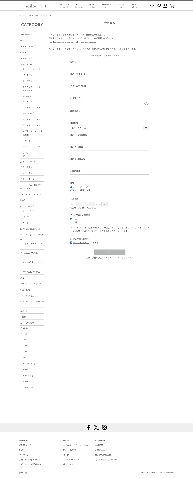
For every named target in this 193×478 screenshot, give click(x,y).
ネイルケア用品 (27, 295)
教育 (121, 5)
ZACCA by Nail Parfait (30, 229)
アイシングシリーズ (31, 146)
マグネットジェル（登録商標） (32, 133)
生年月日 (74, 199)
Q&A (21, 449)
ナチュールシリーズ (31, 107)
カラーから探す (27, 322)
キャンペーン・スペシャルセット (32, 303)
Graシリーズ (28, 113)
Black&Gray (28, 375)
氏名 (73, 62)
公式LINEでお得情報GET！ (31, 464)
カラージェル (26, 96)
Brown (25, 369)
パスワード (76, 98)
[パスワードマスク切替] (146, 103)
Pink (25, 333)
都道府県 (75, 123)
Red (24, 339)
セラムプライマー (28, 58)
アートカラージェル (31, 119)
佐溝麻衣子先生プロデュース (32, 245)
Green (25, 357)
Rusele (26, 223)
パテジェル (28, 140)
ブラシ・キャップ (28, 46)
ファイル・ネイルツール (31, 283)
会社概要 (99, 445)
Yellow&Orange (29, 363)
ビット (23, 52)
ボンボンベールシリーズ (32, 154)
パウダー (27, 217)
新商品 (23, 40)
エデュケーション (71, 459)
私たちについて (80, 5)
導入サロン (135, 5)
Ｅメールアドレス (79, 86)
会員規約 (77, 238)
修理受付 (23, 472)
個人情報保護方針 (81, 242)
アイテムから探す (64, 5)
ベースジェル (29, 75)
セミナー (106, 5)
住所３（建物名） (78, 159)
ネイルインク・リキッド (31, 194)
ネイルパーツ (29, 211)
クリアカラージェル (31, 125)
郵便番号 (75, 111)
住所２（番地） (78, 147)
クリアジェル (26, 64)
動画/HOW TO (69, 449)
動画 (93, 5)
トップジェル (29, 80)
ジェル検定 (25, 289)
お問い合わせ (101, 449)
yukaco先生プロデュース (33, 254)
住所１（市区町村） (80, 135)
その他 (23, 316)
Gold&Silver (28, 387)
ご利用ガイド (25, 445)
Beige (25, 327)
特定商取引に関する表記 (106, 459)
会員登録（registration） (30, 459)
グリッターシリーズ (31, 178)
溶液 (22, 277)
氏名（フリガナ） (79, 74)
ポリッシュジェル (28, 161)
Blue (25, 351)
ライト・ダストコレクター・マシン (31, 186)
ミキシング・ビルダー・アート (31, 88)
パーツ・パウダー (28, 206)
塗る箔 (23, 200)
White (25, 381)
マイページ (24, 454)
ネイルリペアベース (31, 69)
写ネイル (24, 310)
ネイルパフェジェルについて (76, 445)
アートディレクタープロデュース (32, 236)
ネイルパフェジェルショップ (31, 15)
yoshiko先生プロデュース (33, 264)
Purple (25, 345)
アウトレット (26, 34)
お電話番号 (76, 171)
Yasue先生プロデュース (33, 271)
